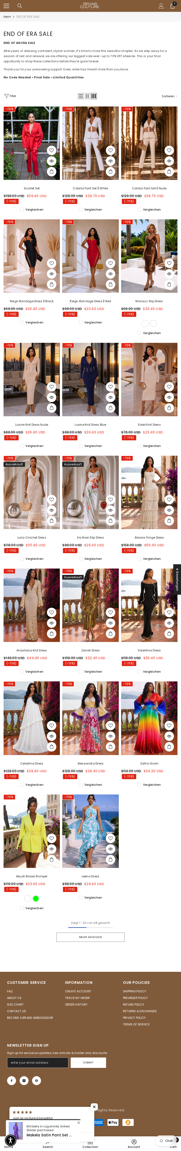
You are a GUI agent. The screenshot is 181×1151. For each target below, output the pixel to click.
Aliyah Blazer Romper (32, 876)
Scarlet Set (32, 188)
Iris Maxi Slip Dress (90, 537)
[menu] (6, 6)
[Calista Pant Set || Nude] (149, 143)
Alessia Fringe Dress (149, 537)
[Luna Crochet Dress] (32, 492)
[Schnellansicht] (51, 161)
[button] (81, 96)
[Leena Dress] (90, 831)
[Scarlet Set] (32, 143)
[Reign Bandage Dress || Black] (32, 256)
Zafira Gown (149, 763)
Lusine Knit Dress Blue (90, 425)
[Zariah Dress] (90, 605)
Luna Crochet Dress (31, 537)
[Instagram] (24, 1080)
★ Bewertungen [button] (177, 579)
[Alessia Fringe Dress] (149, 492)
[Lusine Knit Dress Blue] (90, 379)
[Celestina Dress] (32, 718)
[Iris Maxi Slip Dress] (90, 492)
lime (35, 898)
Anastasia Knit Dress (31, 650)
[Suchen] (20, 6)
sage (153, 323)
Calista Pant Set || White (90, 188)
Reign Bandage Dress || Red (90, 301)
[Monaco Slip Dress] (149, 256)
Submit (88, 1062)
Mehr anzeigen (90, 937)
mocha (145, 323)
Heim (7, 17)
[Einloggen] (161, 5)
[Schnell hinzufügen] (51, 171)
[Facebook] (11, 1080)
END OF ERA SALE (28, 17)
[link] (134, 1143)
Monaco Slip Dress (149, 301)
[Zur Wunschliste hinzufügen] (51, 150)
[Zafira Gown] (149, 718)
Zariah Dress (90, 650)
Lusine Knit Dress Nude (31, 425)
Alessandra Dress (91, 763)
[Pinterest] (36, 1080)
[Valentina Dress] (149, 605)
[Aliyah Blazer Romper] (32, 831)
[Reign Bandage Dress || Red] (90, 256)
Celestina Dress (31, 763)
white (27, 898)
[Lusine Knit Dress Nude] (32, 379)
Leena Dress (90, 876)
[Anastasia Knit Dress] (32, 605)
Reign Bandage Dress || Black (32, 301)
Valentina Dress (149, 650)
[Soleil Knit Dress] (149, 379)
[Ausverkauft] (51, 521)
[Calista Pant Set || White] (90, 143)
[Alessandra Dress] (90, 718)
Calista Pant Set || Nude (149, 188)
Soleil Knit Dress (149, 425)
